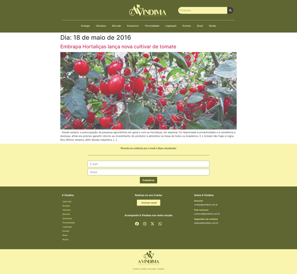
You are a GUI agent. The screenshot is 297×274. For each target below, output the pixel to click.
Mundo (212, 25)
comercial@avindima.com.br (207, 214)
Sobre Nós (66, 202)
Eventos (187, 25)
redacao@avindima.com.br (206, 223)
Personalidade (152, 25)
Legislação (171, 25)
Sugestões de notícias (206, 219)
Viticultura (101, 25)
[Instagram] (144, 224)
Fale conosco (201, 210)
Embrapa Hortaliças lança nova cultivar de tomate (118, 47)
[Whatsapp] (160, 224)
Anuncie (198, 200)
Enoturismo (133, 25)
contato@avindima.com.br (206, 205)
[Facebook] (137, 224)
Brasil (200, 25)
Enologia (85, 25)
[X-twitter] (152, 224)
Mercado (116, 25)
